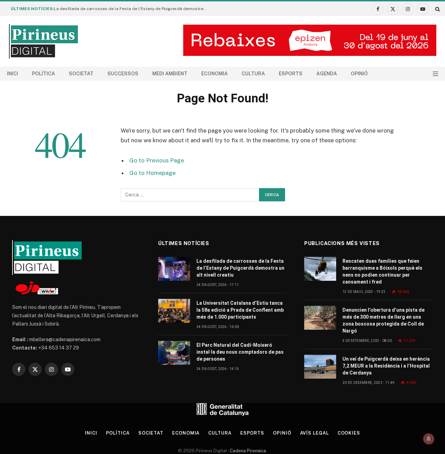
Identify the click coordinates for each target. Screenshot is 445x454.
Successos (122, 73)
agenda (326, 73)
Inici (12, 73)
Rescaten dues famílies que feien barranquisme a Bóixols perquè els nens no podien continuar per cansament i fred (382, 271)
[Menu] (435, 74)
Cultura (253, 73)
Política (43, 73)
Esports (290, 73)
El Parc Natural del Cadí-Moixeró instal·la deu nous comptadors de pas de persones (240, 352)
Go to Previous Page (156, 160)
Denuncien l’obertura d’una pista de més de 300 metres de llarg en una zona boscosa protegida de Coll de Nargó (383, 320)
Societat (81, 73)
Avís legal (314, 433)
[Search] (437, 8)
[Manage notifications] (428, 438)
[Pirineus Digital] (43, 41)
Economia (214, 73)
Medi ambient (169, 73)
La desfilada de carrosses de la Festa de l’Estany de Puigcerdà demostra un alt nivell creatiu (132, 8)
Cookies (349, 433)
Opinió (359, 73)
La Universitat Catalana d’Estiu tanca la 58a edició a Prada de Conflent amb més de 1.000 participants (240, 310)
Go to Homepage (152, 172)
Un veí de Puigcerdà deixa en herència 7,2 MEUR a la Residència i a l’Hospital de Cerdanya (386, 366)
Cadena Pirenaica (247, 450)
